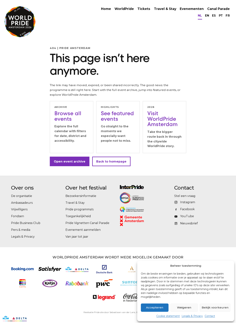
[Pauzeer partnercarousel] (32, 318)
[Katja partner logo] (50, 283)
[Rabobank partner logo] (77, 283)
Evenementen (192, 9)
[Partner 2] (15, 318)
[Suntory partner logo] (131, 283)
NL (200, 15)
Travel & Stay (165, 9)
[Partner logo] (104, 297)
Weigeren (184, 307)
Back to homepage (111, 161)
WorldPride (124, 9)
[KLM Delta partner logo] (77, 269)
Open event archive (69, 161)
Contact (210, 316)
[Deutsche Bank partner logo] (104, 269)
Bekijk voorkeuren (215, 307)
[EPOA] (142, 197)
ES (214, 15)
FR (228, 15)
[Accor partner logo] (132, 269)
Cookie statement (168, 316)
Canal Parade (218, 9)
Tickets (143, 9)
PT (221, 15)
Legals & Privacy (192, 316)
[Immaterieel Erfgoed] (145, 209)
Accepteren (154, 307)
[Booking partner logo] (22, 269)
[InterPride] (145, 187)
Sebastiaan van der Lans (122, 312)
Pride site (99, 312)
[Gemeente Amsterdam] (136, 221)
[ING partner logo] (22, 283)
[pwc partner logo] (104, 283)
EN (207, 15)
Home (106, 9)
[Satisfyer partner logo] (49, 269)
